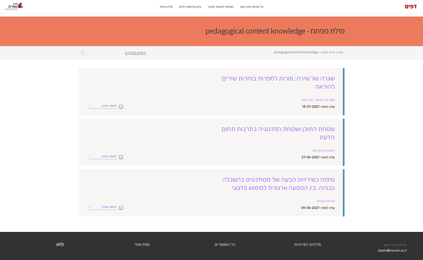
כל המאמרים (225, 244)
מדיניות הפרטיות (307, 244)
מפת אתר (142, 244)
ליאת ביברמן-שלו (323, 150)
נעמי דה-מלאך (325, 100)
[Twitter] (58, 244)
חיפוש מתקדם (135, 53)
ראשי (341, 52)
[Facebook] (62, 244)
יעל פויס (307, 100)
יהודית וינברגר (325, 201)
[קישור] (411, 6)
